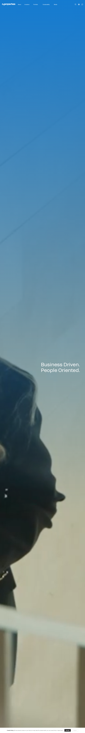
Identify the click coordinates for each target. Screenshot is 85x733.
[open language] (79, 4)
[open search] (75, 4)
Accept (67, 730)
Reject (75, 730)
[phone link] (82, 4)
